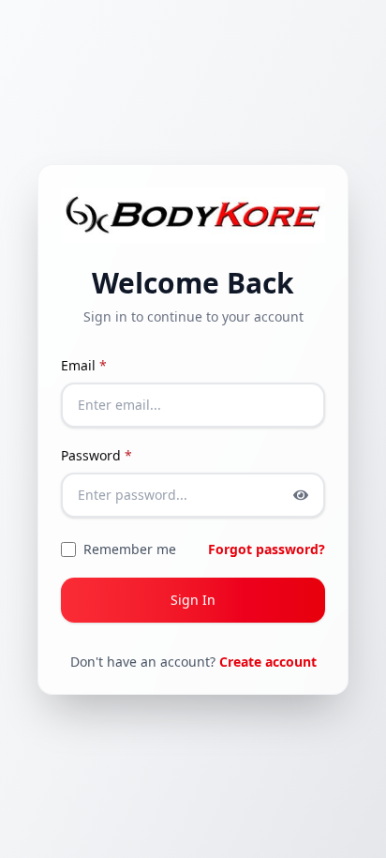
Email (84, 365)
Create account (268, 661)
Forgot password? (266, 549)
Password (96, 455)
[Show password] (301, 495)
